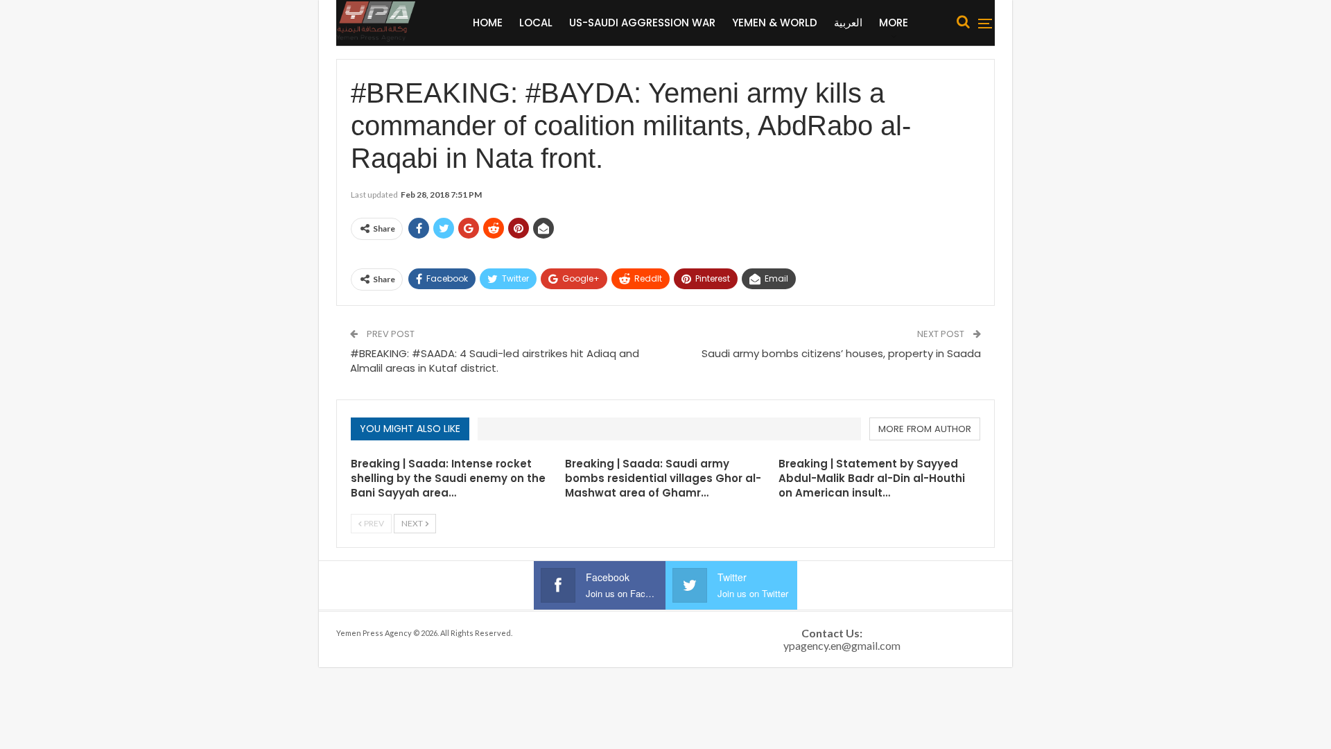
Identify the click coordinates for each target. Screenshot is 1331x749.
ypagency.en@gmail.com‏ (842, 645)
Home (488, 22)
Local (536, 22)
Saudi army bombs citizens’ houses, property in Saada (841, 353)
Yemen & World (774, 22)
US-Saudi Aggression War (642, 22)
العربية (848, 22)
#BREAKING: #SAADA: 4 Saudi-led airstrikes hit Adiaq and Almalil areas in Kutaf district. (494, 360)
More (893, 22)
